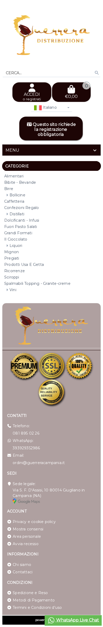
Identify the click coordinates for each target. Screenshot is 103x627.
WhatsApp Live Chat (77, 620)
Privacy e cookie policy (34, 521)
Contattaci (22, 572)
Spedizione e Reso (30, 592)
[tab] (51, 150)
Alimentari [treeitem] (14, 176)
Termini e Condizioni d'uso (37, 607)
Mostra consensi (28, 529)
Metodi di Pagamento (34, 600)
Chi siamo (22, 564)
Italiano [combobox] (49, 107)
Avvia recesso (26, 543)
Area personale (27, 536)
